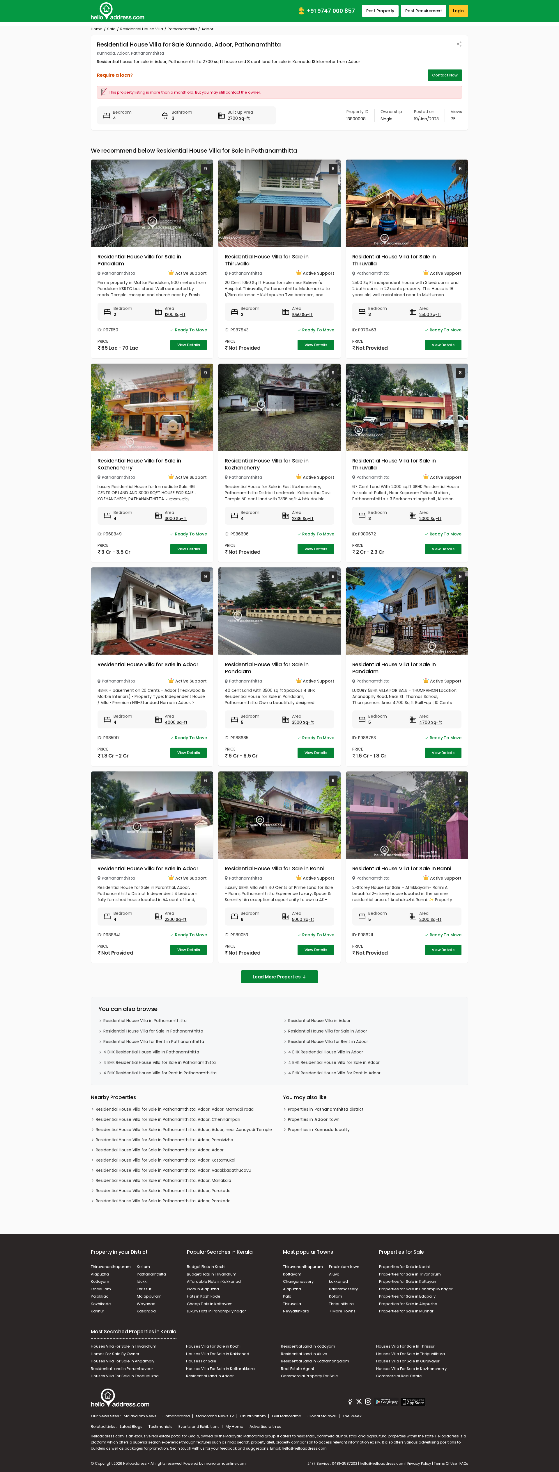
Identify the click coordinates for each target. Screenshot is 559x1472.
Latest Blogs (131, 1426)
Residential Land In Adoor (210, 1376)
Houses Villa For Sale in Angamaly (122, 1361)
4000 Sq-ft (176, 722)
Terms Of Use (445, 1463)
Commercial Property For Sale (309, 1376)
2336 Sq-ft (303, 518)
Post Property (380, 11)
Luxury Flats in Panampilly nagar (216, 1311)
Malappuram (149, 1296)
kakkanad (338, 1281)
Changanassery (298, 1281)
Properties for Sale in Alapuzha (408, 1304)
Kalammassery (343, 1289)
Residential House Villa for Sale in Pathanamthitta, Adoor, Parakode (163, 1191)
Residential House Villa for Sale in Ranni (274, 868)
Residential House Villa (141, 29)
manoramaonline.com (225, 1463)
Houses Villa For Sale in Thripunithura (410, 1354)
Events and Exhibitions (199, 1426)
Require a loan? (115, 75)
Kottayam (100, 1281)
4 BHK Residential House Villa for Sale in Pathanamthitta (159, 1062)
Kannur (97, 1311)
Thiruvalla (292, 1304)
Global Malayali (322, 1416)
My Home (235, 1426)
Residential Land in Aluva (304, 1354)
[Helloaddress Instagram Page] (368, 1402)
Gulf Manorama (287, 1416)
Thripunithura (341, 1304)
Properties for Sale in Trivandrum (410, 1274)
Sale (111, 29)
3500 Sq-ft (303, 722)
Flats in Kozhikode (203, 1296)
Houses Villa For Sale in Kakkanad (217, 1354)
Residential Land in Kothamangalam (315, 1361)
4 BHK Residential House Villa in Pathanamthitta (151, 1052)
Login (458, 11)
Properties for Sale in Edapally (407, 1296)
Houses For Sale (201, 1361)
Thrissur (144, 1289)
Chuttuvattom (253, 1416)
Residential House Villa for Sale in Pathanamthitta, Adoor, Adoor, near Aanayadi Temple (184, 1129)
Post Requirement (423, 11)
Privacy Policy (419, 1463)
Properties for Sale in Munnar (406, 1311)
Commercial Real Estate (399, 1376)
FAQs (463, 1463)
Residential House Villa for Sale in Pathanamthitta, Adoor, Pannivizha (164, 1140)
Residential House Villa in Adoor (319, 1020)
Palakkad (100, 1296)
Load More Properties (277, 977)
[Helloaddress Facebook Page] (350, 1402)
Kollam (143, 1266)
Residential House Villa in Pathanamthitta (145, 1020)
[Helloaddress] (118, 10)
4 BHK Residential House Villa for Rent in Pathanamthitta (160, 1073)
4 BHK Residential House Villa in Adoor (325, 1052)
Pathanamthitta (182, 29)
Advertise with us (265, 1426)
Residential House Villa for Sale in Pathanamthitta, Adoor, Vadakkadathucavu (173, 1170)
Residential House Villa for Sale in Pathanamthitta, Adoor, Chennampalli (168, 1119)
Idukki (142, 1281)
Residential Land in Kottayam (308, 1346)
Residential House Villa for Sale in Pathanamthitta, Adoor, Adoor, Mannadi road (175, 1109)
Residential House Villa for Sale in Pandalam (139, 260)
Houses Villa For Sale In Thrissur (405, 1346)
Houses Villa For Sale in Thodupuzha (125, 1376)
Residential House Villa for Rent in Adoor (328, 1041)
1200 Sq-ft (175, 314)
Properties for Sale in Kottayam (408, 1281)
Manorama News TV (215, 1416)
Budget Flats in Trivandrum (211, 1274)
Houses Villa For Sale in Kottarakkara (220, 1368)
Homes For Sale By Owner (115, 1354)
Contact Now (445, 75)
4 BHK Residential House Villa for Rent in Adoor (334, 1073)
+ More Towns (342, 1311)
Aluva (334, 1274)
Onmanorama (176, 1416)
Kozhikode (101, 1304)
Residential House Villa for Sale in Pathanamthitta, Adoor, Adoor (160, 1150)
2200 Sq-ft (176, 919)
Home (96, 29)
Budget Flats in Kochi (206, 1266)
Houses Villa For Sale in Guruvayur (408, 1361)
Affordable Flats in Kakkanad (214, 1281)
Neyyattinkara (296, 1311)
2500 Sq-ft (430, 314)
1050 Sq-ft (302, 314)
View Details (188, 345)
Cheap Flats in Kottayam (210, 1304)
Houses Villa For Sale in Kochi (213, 1346)
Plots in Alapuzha (203, 1289)
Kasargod (146, 1311)
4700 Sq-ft (430, 722)
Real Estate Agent (297, 1368)
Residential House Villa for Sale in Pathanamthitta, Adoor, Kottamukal (165, 1160)
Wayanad (146, 1304)
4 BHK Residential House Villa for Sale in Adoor (334, 1062)
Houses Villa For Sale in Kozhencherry (411, 1368)
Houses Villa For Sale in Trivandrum (123, 1346)
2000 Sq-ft (430, 518)
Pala (287, 1296)
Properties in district (326, 1109)
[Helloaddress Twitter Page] (359, 1402)
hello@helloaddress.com (304, 1448)
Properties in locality (319, 1129)
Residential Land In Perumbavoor (122, 1368)
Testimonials (160, 1426)
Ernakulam (101, 1289)
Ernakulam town (344, 1266)
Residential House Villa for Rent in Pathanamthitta (153, 1041)
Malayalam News (140, 1416)
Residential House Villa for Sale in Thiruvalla (266, 260)
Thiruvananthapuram (111, 1266)
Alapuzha (100, 1274)
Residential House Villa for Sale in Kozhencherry (139, 464)
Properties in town (313, 1119)
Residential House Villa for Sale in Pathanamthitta (153, 1031)
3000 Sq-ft (176, 518)
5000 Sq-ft (303, 919)
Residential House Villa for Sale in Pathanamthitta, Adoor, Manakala (163, 1180)
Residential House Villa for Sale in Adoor (148, 664)
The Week (352, 1416)
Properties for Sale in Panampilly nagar (416, 1289)
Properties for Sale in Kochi (404, 1266)
